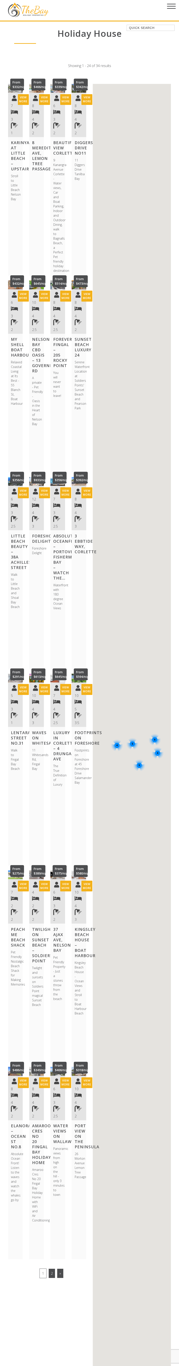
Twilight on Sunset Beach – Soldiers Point (42, 945)
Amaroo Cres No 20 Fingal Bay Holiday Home (41, 1144)
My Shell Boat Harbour (21, 347)
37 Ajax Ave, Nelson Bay (62, 940)
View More (23, 99)
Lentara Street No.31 (21, 738)
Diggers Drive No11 (84, 148)
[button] (9, 88)
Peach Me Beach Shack (18, 937)
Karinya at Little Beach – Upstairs (21, 155)
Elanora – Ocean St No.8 (21, 1136)
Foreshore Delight (44, 538)
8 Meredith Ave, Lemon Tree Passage (43, 155)
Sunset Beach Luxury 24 (83, 347)
